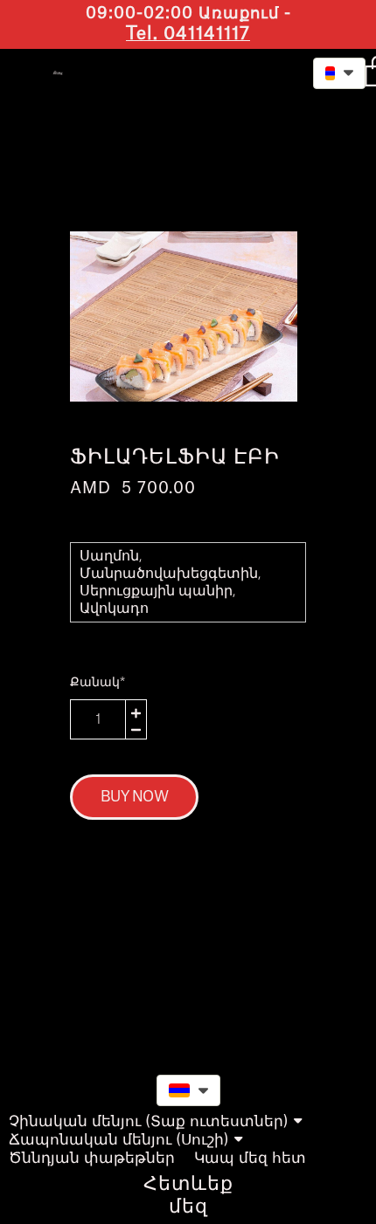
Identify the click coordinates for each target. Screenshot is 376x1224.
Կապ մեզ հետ (250, 1158)
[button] (253, 71)
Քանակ (97, 683)
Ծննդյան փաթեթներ (92, 1158)
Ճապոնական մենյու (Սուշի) (119, 1139)
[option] (183, 316)
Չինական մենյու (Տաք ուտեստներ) (149, 1121)
